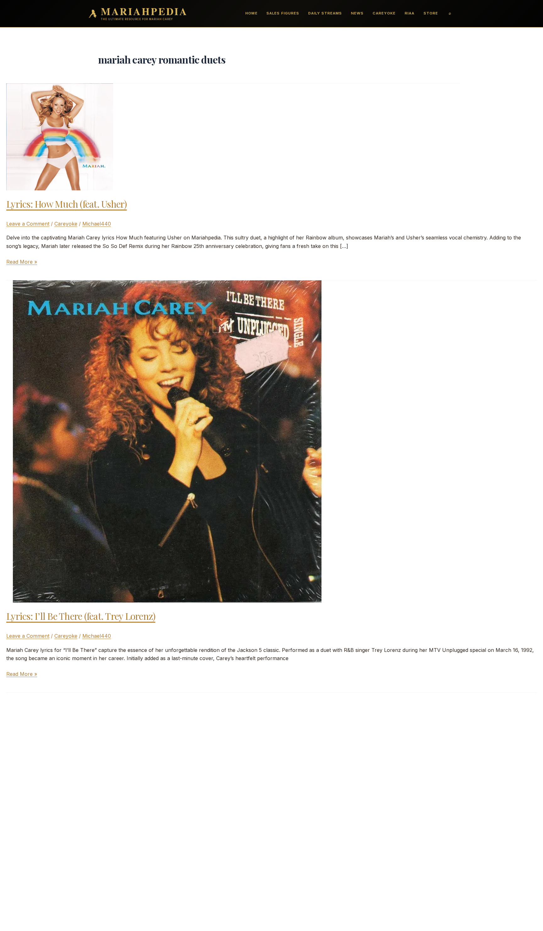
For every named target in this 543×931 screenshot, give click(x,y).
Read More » (21, 262)
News (357, 13)
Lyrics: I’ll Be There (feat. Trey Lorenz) (80, 616)
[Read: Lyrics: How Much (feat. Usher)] (59, 136)
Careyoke (384, 13)
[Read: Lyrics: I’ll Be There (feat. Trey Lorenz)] (167, 441)
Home (251, 13)
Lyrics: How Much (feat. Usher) (66, 204)
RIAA (409, 13)
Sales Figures (282, 13)
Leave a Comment (27, 224)
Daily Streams (325, 13)
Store (431, 13)
